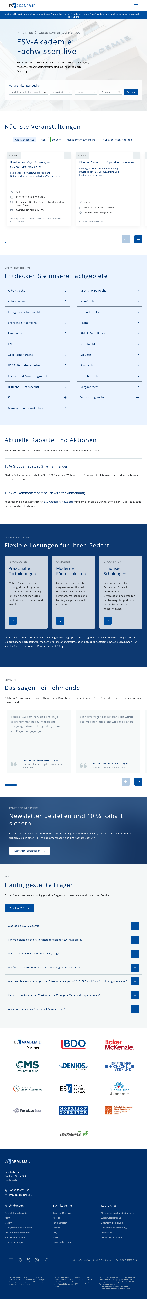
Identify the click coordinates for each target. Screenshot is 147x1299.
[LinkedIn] (11, 1260)
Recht (43, 139)
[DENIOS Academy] (73, 1066)
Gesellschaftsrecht (20, 354)
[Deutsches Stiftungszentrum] (27, 1088)
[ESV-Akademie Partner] (27, 1044)
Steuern (56, 139)
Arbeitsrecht (16, 290)
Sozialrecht (87, 344)
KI (9, 397)
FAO (10, 344)
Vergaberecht (89, 387)
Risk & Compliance (92, 333)
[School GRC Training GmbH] (119, 1110)
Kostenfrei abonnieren (27, 850)
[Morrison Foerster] (73, 1110)
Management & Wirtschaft (82, 139)
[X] (28, 1260)
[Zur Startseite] (22, 5)
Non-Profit (87, 301)
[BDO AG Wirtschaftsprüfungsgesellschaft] (73, 1044)
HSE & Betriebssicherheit (117, 139)
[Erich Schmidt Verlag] (73, 1088)
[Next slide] (138, 239)
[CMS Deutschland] (27, 1066)
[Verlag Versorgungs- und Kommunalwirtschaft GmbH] (73, 1132)
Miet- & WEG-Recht (93, 290)
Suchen (131, 92)
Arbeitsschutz (17, 301)
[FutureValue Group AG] (27, 1110)
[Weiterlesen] (13, 621)
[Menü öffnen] (136, 5)
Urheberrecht (89, 376)
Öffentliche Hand (91, 312)
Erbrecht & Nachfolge (22, 322)
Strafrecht (87, 365)
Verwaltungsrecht (92, 397)
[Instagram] (37, 1260)
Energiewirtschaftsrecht (24, 312)
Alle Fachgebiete (24, 139)
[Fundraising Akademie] (119, 1088)
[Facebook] (20, 1260)
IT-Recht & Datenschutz (23, 387)
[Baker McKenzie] (119, 1044)
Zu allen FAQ (16, 908)
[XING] (46, 1260)
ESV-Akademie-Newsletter (59, 501)
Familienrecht (17, 333)
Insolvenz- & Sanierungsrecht (27, 376)
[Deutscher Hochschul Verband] (119, 1066)
